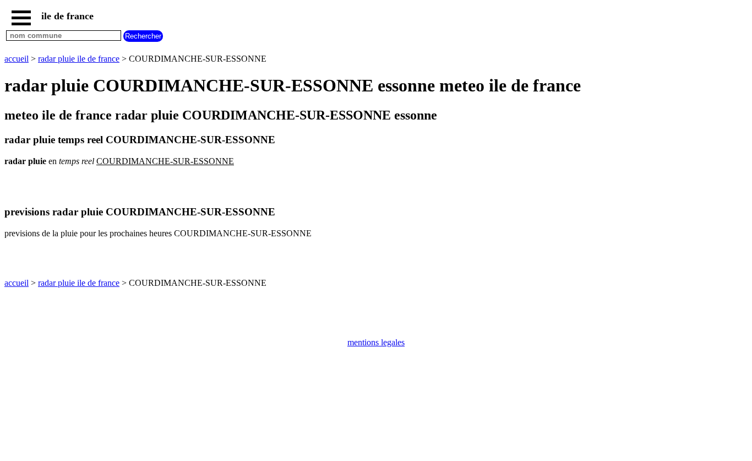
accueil (16, 58)
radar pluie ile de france (78, 58)
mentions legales (376, 342)
